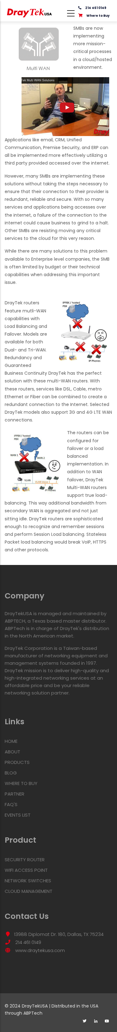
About (12, 751)
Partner (14, 794)
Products (17, 762)
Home (11, 741)
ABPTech (32, 1013)
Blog (11, 773)
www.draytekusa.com (39, 950)
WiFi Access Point (26, 870)
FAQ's (11, 804)
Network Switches (28, 880)
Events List (18, 815)
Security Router (25, 859)
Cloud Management (28, 891)
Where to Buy (98, 15)
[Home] (30, 10)
